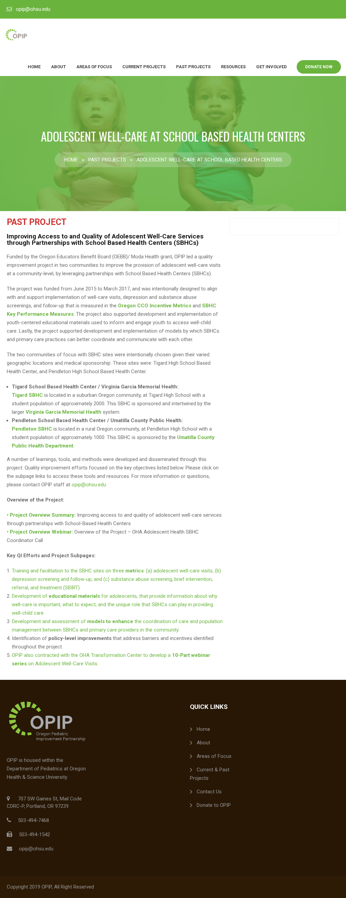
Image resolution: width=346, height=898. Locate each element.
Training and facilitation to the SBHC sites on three (68, 571)
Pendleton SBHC (32, 429)
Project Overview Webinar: (42, 532)
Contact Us (209, 792)
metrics (134, 571)
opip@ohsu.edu (33, 9)
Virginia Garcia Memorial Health (63, 412)
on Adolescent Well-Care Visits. (62, 664)
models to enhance (110, 621)
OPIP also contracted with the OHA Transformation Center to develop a (92, 655)
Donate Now (318, 67)
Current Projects (144, 66)
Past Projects (193, 66)
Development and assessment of (49, 621)
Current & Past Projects (209, 774)
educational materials (74, 596)
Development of (30, 596)
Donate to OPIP (214, 805)
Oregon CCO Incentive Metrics (154, 306)
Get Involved (271, 66)
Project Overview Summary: (43, 515)
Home (34, 66)
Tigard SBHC (27, 395)
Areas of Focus (94, 66)
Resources (233, 66)
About (58, 66)
